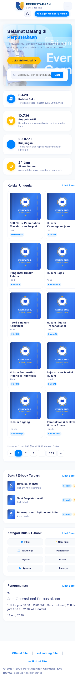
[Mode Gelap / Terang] (27, 13)
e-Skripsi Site (37, 661)
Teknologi (27, 550)
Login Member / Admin (53, 13)
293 (51, 453)
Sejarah (25, 559)
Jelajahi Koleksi (22, 60)
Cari (57, 74)
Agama (26, 568)
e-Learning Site (47, 653)
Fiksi (27, 541)
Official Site (20, 653)
